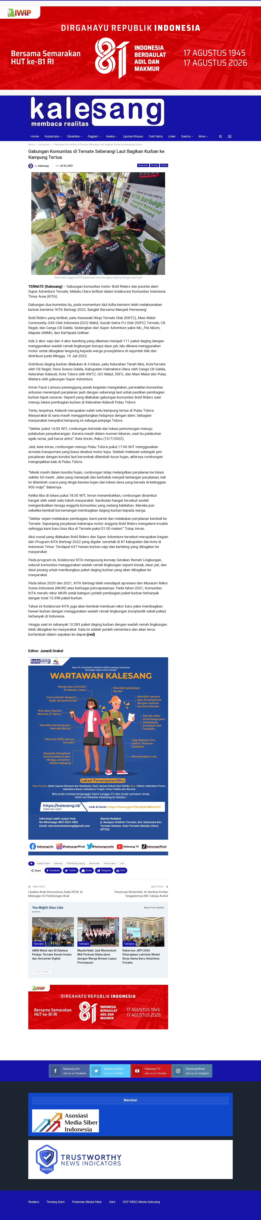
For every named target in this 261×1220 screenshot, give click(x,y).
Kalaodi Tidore (43, 863)
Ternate (154, 165)
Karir (112, 1202)
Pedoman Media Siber (87, 1202)
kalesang (58, 863)
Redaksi (33, 1202)
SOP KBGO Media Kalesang (141, 1202)
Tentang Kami (56, 1202)
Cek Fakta (156, 136)
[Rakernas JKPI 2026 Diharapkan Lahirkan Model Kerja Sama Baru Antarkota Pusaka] (143, 931)
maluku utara (110, 863)
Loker (172, 136)
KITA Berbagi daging (76, 863)
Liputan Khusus (133, 136)
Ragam (93, 136)
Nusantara (52, 136)
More (202, 136)
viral (122, 863)
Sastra (185, 136)
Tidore (164, 165)
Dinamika (73, 136)
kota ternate (94, 863)
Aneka (110, 136)
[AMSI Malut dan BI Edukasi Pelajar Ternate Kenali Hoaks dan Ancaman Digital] (53, 931)
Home (35, 136)
